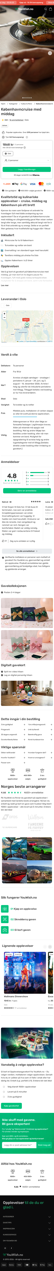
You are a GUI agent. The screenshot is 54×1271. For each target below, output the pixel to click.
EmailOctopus (32, 660)
